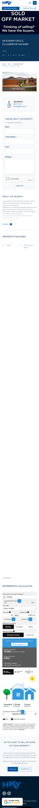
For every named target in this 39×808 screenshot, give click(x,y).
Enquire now (12, 769)
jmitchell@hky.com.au (19, 106)
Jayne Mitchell (18, 102)
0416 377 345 (17, 104)
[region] (19, 418)
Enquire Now (19, 186)
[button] (12, 802)
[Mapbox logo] (7, 578)
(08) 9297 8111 (25, 769)
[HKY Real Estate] (7, 3)
